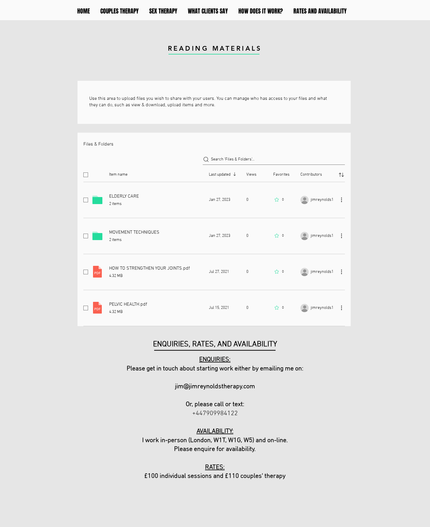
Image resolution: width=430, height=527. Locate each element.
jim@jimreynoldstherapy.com (215, 387)
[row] (214, 173)
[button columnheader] (341, 174)
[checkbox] (85, 174)
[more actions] (341, 199)
